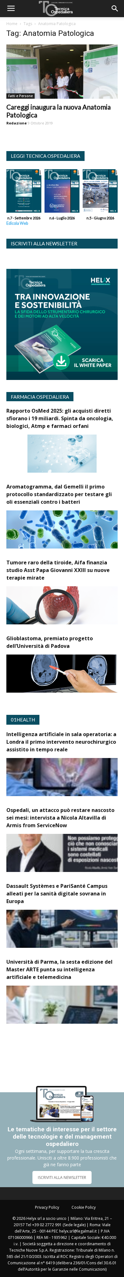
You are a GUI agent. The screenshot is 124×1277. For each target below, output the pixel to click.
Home (11, 23)
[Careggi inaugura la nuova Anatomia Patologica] (62, 71)
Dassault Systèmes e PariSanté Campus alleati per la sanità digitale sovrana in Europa (56, 893)
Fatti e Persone (20, 96)
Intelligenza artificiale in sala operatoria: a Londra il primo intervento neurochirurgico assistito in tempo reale (61, 742)
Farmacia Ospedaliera (40, 397)
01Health (23, 719)
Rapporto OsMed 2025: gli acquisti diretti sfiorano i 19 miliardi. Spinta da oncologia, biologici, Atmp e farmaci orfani (59, 418)
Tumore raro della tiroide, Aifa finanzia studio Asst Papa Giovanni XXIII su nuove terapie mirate (58, 570)
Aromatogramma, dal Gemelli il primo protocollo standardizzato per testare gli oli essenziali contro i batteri (59, 494)
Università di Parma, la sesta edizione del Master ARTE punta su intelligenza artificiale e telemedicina (59, 969)
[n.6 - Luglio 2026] (62, 192)
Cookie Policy (84, 1207)
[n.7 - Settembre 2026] (23, 192)
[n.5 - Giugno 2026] (100, 192)
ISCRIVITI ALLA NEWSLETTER (62, 1177)
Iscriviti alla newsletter (44, 243)
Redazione (16, 123)
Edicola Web (17, 223)
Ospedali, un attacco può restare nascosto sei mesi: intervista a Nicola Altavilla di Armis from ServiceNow (60, 818)
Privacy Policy (47, 1207)
